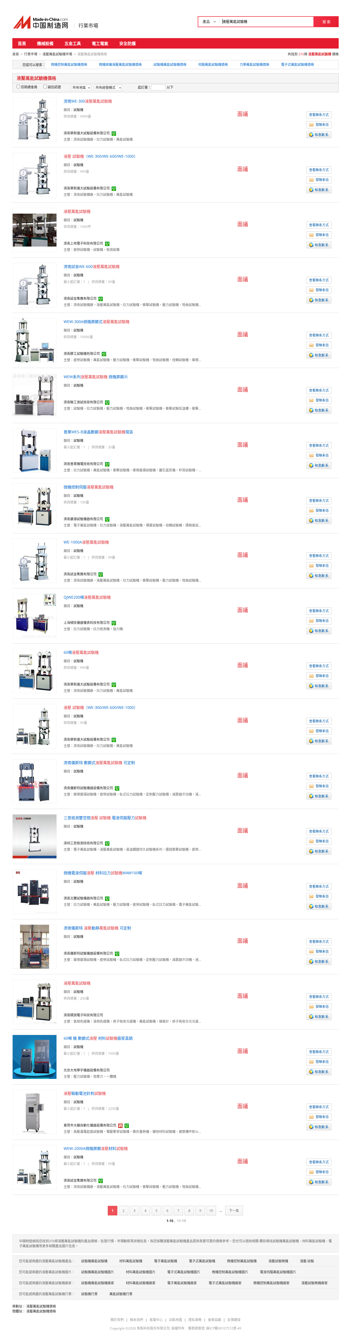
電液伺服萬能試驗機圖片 (278, 1272)
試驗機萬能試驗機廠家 (97, 1283)
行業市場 (88, 25)
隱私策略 (195, 1319)
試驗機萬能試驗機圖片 (97, 1272)
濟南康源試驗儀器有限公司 (83, 519)
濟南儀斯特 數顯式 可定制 (99, 762)
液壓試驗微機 (278, 1261)
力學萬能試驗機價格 (254, 64)
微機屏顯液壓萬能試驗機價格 (120, 64)
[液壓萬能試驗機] (34, 229)
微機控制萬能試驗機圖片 (230, 1272)
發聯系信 (322, 124)
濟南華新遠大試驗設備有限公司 (87, 133)
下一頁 (234, 1210)
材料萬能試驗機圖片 (140, 1272)
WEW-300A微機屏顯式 (96, 321)
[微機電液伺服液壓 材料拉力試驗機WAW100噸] (34, 891)
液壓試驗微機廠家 (314, 1283)
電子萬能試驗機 (165, 1261)
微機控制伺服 (89, 487)
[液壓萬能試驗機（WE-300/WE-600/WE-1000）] (34, 174)
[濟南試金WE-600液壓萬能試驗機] (34, 284)
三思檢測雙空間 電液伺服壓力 (105, 817)
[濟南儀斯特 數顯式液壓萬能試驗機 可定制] (34, 781)
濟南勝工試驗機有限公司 (82, 353)
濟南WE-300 (88, 101)
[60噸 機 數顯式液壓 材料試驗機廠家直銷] (34, 1056)
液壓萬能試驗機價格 (41, 1306)
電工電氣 (100, 43)
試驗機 (78, 110)
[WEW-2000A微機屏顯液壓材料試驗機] (34, 1166)
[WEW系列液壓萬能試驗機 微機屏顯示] (34, 395)
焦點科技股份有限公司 (153, 1328)
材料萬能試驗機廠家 (140, 1283)
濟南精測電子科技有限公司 (83, 1015)
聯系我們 (136, 1319)
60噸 (81, 652)
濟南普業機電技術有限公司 (83, 464)
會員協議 (214, 1319)
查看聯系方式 (319, 114)
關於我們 (117, 1319)
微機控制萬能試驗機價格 (69, 64)
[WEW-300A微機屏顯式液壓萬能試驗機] (35, 340)
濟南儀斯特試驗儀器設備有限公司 (88, 788)
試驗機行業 (89, 1294)
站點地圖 (175, 1319)
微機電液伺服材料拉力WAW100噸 (103, 872)
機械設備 (45, 43)
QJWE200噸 (87, 597)
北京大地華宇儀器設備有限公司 (87, 1070)
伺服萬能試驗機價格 (213, 64)
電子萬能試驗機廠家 (182, 1283)
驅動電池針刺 (85, 1093)
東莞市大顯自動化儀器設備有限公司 (90, 1125)
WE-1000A (86, 542)
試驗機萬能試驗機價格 (170, 64)
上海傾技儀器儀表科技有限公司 (87, 622)
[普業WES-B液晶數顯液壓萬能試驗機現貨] (34, 450)
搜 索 (326, 21)
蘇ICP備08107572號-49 (223, 1328)
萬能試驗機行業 (120, 1294)
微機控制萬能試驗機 (242, 1261)
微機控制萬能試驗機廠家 (271, 1283)
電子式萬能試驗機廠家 (225, 1283)
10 (211, 1210)
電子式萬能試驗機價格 (297, 64)
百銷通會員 (29, 87)
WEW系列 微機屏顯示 (96, 376)
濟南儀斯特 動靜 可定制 (97, 927)
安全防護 (127, 43)
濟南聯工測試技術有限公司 (83, 402)
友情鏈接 (233, 1319)
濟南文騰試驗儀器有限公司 (83, 898)
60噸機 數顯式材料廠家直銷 (98, 1038)
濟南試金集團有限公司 (80, 298)
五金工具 (72, 43)
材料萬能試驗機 (130, 1261)
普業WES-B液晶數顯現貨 (98, 431)
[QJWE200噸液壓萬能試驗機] (34, 615)
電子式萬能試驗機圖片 (183, 1272)
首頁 (22, 43)
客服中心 (156, 1319)
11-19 (181, 1220)
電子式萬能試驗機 (202, 1261)
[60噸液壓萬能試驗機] (34, 670)
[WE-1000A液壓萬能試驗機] (34, 560)
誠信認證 (54, 87)
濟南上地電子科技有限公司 (83, 243)
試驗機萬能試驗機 (94, 1261)
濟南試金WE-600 (92, 266)
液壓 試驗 (307, 1261)
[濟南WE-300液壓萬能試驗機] (34, 119)
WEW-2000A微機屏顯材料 (96, 1148)
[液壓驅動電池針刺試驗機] (34, 1111)
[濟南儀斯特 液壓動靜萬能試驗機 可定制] (34, 946)
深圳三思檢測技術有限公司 (83, 843)
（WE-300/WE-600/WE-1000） (101, 156)
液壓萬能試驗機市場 (57, 54)
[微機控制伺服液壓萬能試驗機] (35, 505)
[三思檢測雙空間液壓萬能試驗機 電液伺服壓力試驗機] (34, 836)
